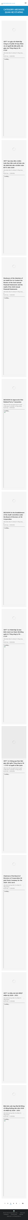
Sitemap (21, 1214)
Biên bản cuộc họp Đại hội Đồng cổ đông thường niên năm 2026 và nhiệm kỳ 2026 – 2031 (14, 1108)
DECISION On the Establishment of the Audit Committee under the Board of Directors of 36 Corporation (14, 516)
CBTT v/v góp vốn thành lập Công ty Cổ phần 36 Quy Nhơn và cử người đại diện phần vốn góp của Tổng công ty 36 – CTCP (13, 46)
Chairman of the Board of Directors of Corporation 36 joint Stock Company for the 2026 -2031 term (13, 879)
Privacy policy (14, 1214)
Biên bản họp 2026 (10, 885)
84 (22, 1203)
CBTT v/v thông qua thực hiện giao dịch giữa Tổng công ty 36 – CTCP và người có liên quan (14, 763)
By (6, 56)
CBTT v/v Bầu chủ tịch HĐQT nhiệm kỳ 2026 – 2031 (13, 994)
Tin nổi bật (13, 53)
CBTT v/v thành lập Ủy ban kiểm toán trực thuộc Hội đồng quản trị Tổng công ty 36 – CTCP (13, 633)
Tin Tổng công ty (18, 406)
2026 (5, 53)
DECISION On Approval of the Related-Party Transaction (13, 401)
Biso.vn (19, 1216)
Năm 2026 (8, 53)
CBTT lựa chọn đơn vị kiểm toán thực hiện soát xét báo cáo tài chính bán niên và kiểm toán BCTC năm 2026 (14, 164)
